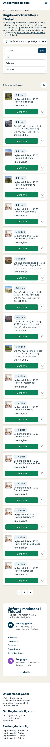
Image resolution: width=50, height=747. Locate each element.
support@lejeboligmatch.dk (15, 703)
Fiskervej (12, 645)
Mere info (22, 111)
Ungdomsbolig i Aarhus (13, 733)
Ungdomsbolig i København (15, 730)
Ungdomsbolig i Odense (14, 735)
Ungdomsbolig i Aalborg (14, 738)
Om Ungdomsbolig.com (14, 715)
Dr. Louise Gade (15, 653)
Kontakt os (8, 720)
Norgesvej (13, 637)
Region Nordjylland (12, 10)
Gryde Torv (13, 649)
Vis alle (26, 672)
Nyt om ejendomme (12, 718)
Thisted (26, 10)
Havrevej (12, 641)
